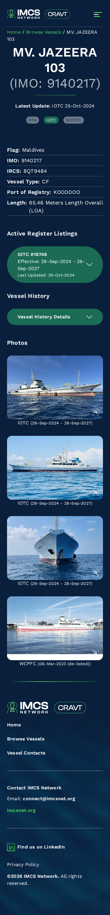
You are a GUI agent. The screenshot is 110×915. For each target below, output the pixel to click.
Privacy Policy (23, 864)
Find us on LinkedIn (41, 847)
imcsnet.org (21, 810)
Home (14, 725)
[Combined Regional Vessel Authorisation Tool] (38, 14)
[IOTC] (55, 387)
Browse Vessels (26, 739)
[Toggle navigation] (98, 14)
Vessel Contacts (26, 753)
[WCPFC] (55, 628)
